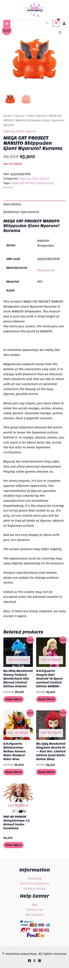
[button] (47, 23)
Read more (13, 699)
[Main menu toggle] (6, 23)
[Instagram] (39, 960)
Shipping (34, 878)
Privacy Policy (34, 888)
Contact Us (34, 909)
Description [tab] (12, 204)
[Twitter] (34, 960)
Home (7, 115)
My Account (34, 914)
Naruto (8, 187)
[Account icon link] (64, 23)
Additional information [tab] (21, 212)
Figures (19, 115)
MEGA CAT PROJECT (23, 183)
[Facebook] (29, 960)
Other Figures (36, 115)
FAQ (34, 904)
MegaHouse (45, 183)
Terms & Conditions (34, 883)
